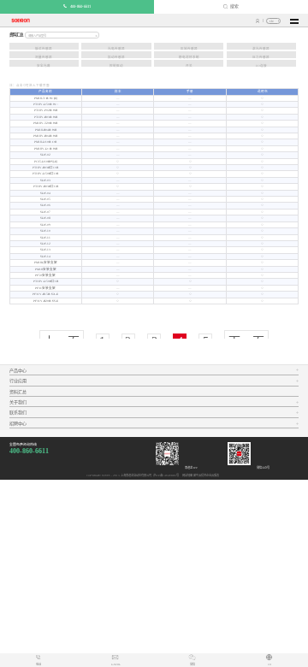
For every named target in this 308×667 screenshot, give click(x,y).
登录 (258, 21)
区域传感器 (189, 48)
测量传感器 (43, 57)
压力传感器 (261, 57)
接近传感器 (43, 48)
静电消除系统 (189, 57)
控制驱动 (116, 66)
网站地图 (186, 475)
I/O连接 (261, 66)
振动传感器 (116, 57)
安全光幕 (43, 66)
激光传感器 (261, 48)
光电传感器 (116, 48)
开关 (189, 66)
